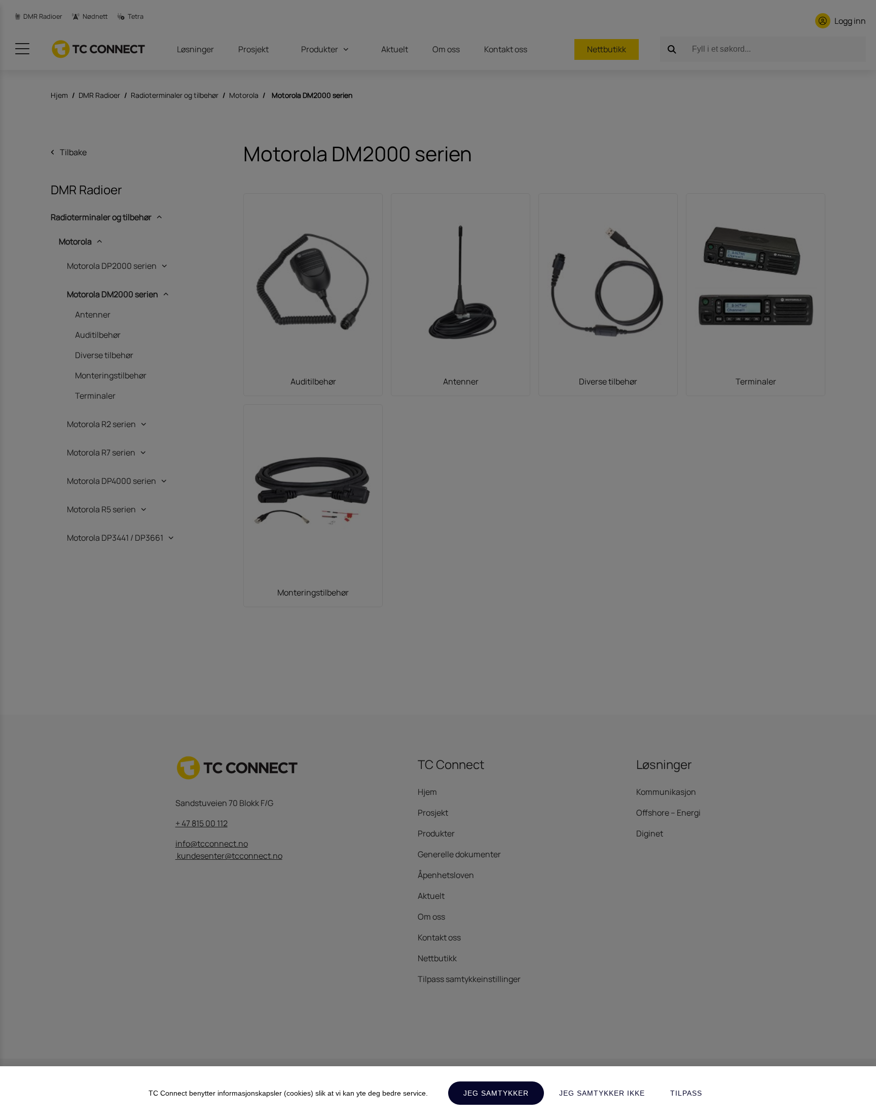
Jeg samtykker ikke (602, 1093)
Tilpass (686, 1093)
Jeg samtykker (496, 1093)
